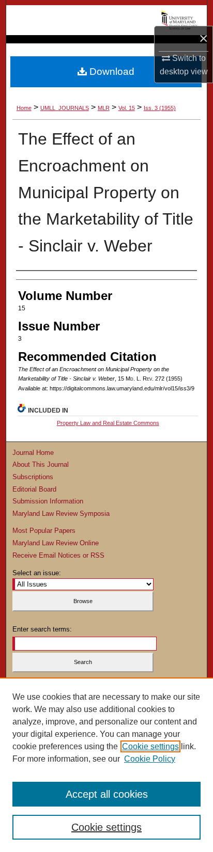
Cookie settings (150, 746)
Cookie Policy (149, 758)
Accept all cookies (107, 794)
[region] (106, 764)
